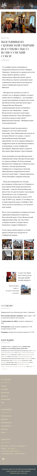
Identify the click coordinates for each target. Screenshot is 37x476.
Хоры (2, 402)
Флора (34, 350)
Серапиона (24, 352)
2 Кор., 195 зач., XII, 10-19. (8, 366)
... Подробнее (4, 369)
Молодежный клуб (6, 422)
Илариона (24, 354)
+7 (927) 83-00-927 (10, 448)
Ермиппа (3, 356)
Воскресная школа (6, 416)
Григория (3, 362)
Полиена (31, 352)
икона (3, 352)
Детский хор (4, 419)
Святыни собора (5, 399)
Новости (5, 38)
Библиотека (4, 429)
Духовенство (4, 396)
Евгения (19, 362)
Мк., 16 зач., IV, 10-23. (21, 366)
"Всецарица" (21, 364)
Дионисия (30, 354)
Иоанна (20, 356)
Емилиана (8, 354)
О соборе (3, 386)
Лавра (8, 352)
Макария (27, 358)
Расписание (4, 389)
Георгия (25, 356)
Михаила (25, 362)
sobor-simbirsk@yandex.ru (12, 451)
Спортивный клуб (6, 426)
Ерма (19, 352)
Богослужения (5, 392)
